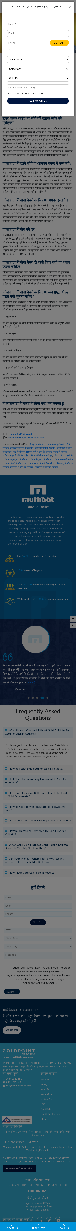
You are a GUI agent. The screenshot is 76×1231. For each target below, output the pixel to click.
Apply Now (38, 1228)
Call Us (64, 1228)
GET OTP (59, 42)
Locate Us (12, 1228)
